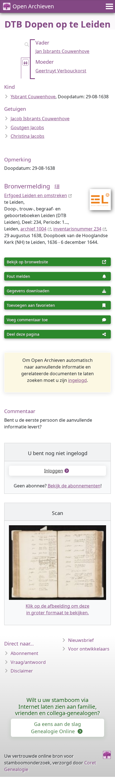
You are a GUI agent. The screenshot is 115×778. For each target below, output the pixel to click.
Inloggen (53, 471)
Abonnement (24, 653)
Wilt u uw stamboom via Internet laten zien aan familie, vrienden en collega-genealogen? (57, 706)
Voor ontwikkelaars (88, 649)
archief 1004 (33, 229)
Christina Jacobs (27, 136)
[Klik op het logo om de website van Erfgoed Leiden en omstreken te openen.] (97, 196)
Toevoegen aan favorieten (31, 305)
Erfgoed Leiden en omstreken (35, 195)
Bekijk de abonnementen (74, 486)
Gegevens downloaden (28, 290)
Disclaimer (22, 671)
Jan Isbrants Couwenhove (62, 51)
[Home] (107, 755)
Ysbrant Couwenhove (33, 97)
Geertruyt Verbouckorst (60, 71)
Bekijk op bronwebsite (27, 261)
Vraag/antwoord (28, 662)
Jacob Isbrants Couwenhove (40, 119)
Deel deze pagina (23, 334)
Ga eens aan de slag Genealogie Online (56, 728)
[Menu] (108, 6)
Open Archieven (33, 6)
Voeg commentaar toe (27, 319)
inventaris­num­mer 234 (77, 229)
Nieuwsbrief (81, 640)
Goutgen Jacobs (27, 127)
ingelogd (77, 380)
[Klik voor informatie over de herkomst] (55, 186)
